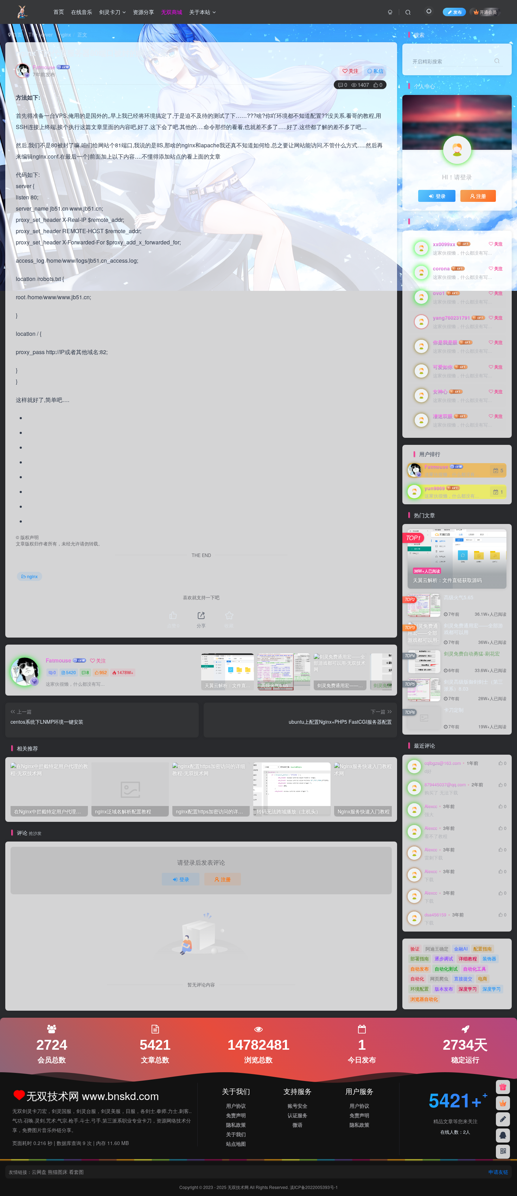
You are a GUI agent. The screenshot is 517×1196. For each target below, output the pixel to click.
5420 (71, 672)
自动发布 (419, 968)
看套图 (76, 1171)
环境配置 (419, 988)
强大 (429, 815)
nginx (65, 34)
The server (40, 34)
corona (441, 268)
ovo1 (439, 292)
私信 (378, 70)
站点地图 (236, 1143)
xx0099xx (444, 244)
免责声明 (236, 1115)
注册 (226, 879)
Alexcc (431, 806)
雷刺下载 (434, 858)
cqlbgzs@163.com (443, 763)
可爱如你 (443, 366)
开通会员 (488, 12)
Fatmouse (44, 67)
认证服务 (297, 1115)
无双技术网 (239, 1187)
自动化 (417, 978)
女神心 (440, 391)
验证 (415, 948)
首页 (58, 11)
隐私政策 (236, 1124)
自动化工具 (474, 968)
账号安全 (297, 1105)
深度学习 (468, 988)
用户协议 (236, 1105)
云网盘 (39, 1171)
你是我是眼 (445, 342)
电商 (482, 978)
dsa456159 (435, 915)
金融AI (461, 948)
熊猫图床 (58, 1171)
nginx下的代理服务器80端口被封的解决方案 (92, 52)
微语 (297, 1124)
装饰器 (489, 958)
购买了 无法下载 (441, 793)
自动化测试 (446, 968)
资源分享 (143, 11)
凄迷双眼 (443, 416)
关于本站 (199, 11)
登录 (184, 879)
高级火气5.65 (458, 597)
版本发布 (444, 988)
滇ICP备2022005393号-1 (314, 1187)
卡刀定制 (454, 709)
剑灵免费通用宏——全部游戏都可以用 (473, 629)
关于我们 (236, 1134)
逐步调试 (444, 958)
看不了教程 (436, 836)
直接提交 (463, 978)
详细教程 (468, 958)
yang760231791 (451, 317)
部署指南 (419, 958)
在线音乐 (81, 11)
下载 (429, 880)
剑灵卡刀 (109, 11)
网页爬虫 (439, 978)
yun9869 (435, 488)
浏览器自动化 (424, 999)
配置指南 (482, 948)
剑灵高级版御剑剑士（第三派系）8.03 (473, 685)
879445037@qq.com (445, 784)
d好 (428, 771)
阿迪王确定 (437, 948)
